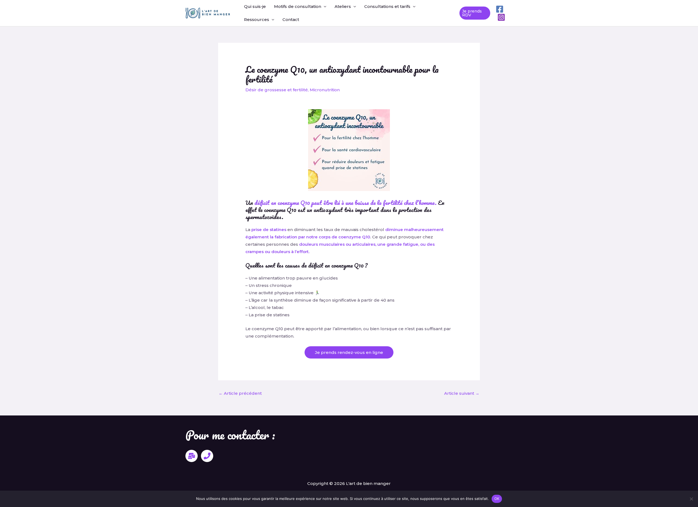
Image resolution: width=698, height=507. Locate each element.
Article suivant (461, 393)
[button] (475, 13)
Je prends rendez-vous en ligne (349, 352)
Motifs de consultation (297, 6)
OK (497, 498)
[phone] (207, 456)
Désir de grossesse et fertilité (276, 89)
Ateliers (343, 6)
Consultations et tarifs (387, 6)
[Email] (191, 456)
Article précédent (240, 393)
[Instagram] (501, 17)
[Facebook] (500, 9)
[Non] (691, 499)
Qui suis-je (255, 6)
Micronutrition (325, 89)
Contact (290, 19)
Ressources (256, 19)
